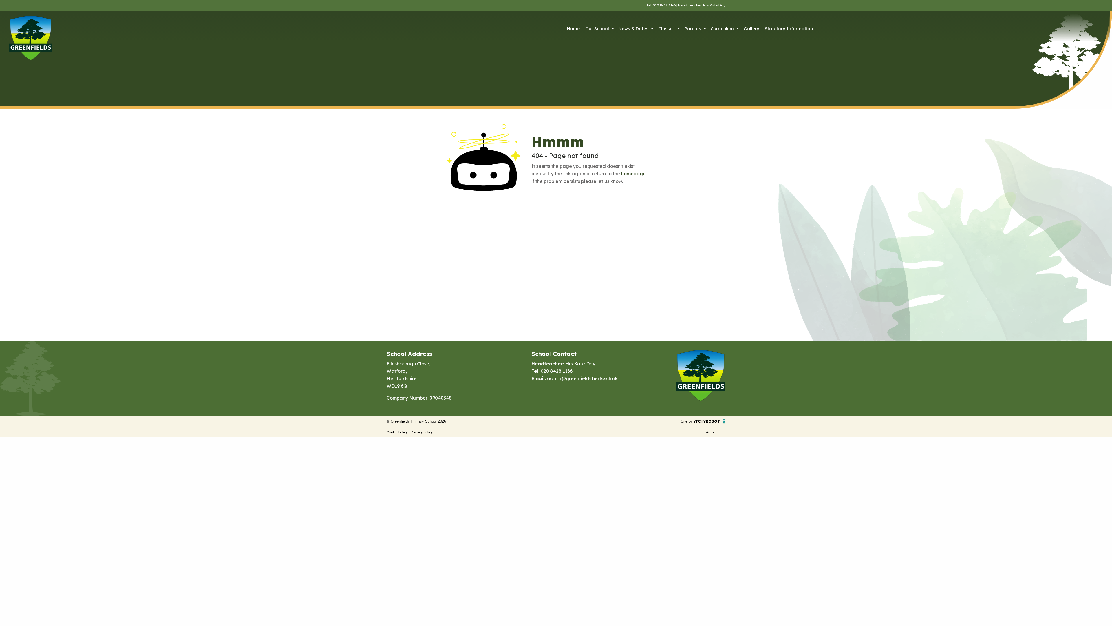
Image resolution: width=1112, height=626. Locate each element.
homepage (633, 173)
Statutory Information (789, 28)
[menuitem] (573, 28)
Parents (693, 28)
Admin (711, 432)
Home (573, 28)
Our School (597, 28)
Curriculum (722, 28)
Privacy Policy (422, 432)
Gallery (751, 28)
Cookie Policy (397, 432)
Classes (666, 28)
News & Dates (633, 28)
